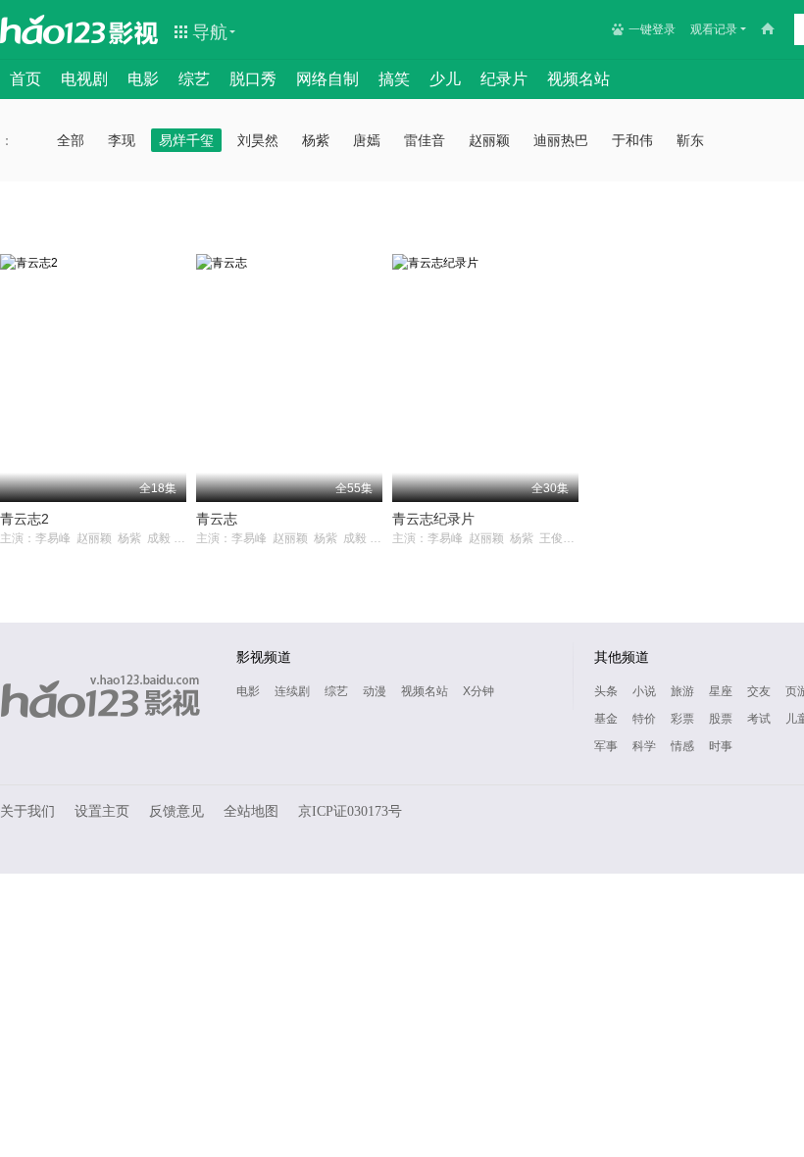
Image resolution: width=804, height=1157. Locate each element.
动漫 (374, 691)
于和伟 (632, 140)
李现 (121, 140)
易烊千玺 (186, 140)
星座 (720, 691)
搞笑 (394, 79)
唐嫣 (366, 140)
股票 (720, 719)
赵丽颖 (489, 140)
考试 (759, 719)
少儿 (445, 79)
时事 (720, 746)
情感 (682, 746)
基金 (606, 719)
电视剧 (84, 79)
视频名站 (578, 79)
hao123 (53, 29)
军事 (606, 746)
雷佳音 (424, 140)
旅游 (682, 691)
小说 (644, 691)
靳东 (690, 140)
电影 (143, 79)
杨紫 (315, 140)
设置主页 (102, 811)
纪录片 (504, 79)
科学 (644, 746)
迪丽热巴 (560, 140)
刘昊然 (257, 140)
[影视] (134, 31)
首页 (25, 79)
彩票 (682, 719)
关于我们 (27, 811)
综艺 (194, 79)
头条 (606, 691)
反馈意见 (176, 811)
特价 (644, 719)
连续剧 (292, 691)
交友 (759, 691)
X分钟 (478, 691)
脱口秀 (252, 79)
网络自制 (327, 79)
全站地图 (251, 811)
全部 (70, 140)
